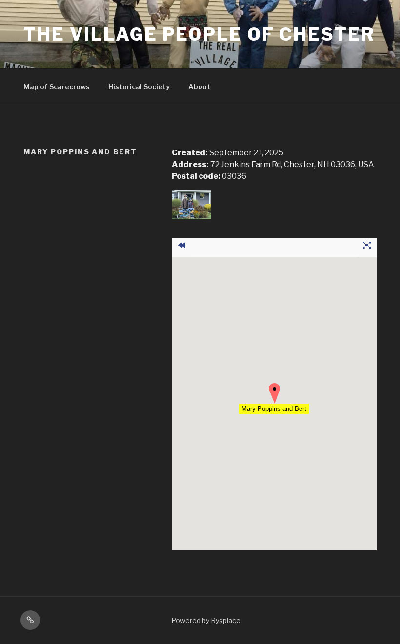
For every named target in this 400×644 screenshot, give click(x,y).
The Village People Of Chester (199, 34)
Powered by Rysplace (205, 620)
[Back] (181, 247)
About (199, 87)
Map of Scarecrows (56, 87)
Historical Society (139, 87)
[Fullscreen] (367, 247)
